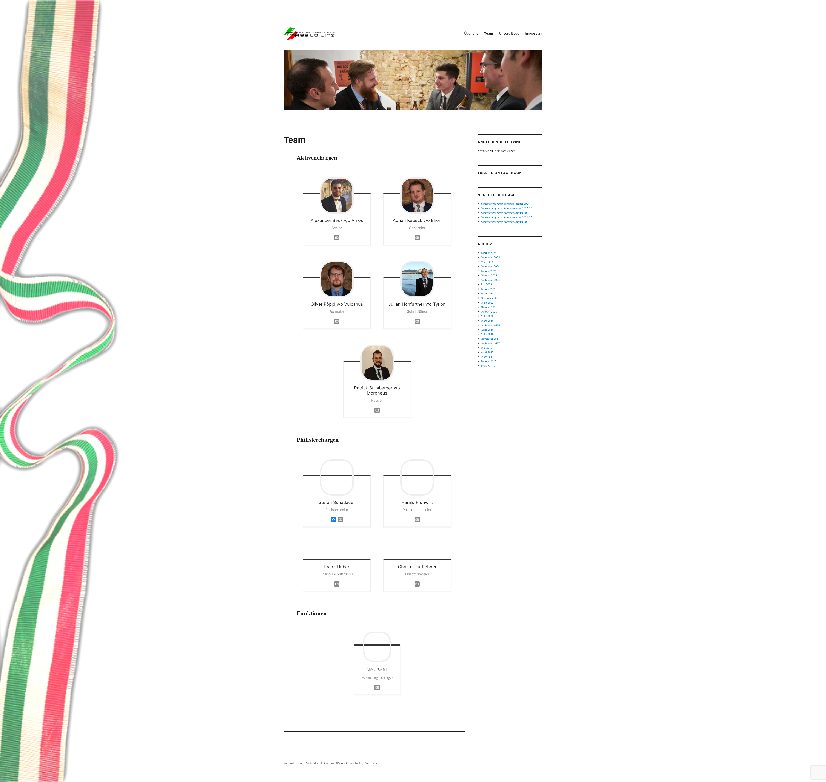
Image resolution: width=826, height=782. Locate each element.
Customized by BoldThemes (362, 763)
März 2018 (487, 334)
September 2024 (490, 266)
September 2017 (490, 343)
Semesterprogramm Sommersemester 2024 (505, 222)
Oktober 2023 (489, 275)
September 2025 (490, 257)
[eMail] (336, 237)
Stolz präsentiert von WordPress (324, 763)
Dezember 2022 (490, 293)
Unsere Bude (509, 33)
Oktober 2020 (489, 311)
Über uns (471, 33)
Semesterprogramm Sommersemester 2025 (505, 213)
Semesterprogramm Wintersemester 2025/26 (506, 208)
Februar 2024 (488, 271)
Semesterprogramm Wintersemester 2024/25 (506, 217)
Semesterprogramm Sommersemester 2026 (505, 204)
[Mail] (377, 687)
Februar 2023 (488, 289)
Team (488, 33)
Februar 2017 (488, 361)
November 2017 (490, 339)
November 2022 (490, 298)
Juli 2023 (486, 284)
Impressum (533, 33)
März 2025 (487, 262)
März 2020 (487, 316)
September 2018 (490, 325)
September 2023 (490, 280)
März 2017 (487, 357)
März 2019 (487, 320)
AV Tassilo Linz (293, 763)
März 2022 (487, 302)
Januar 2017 (488, 366)
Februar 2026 (488, 253)
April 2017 (487, 352)
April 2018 (487, 329)
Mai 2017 (486, 348)
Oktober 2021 (489, 307)
